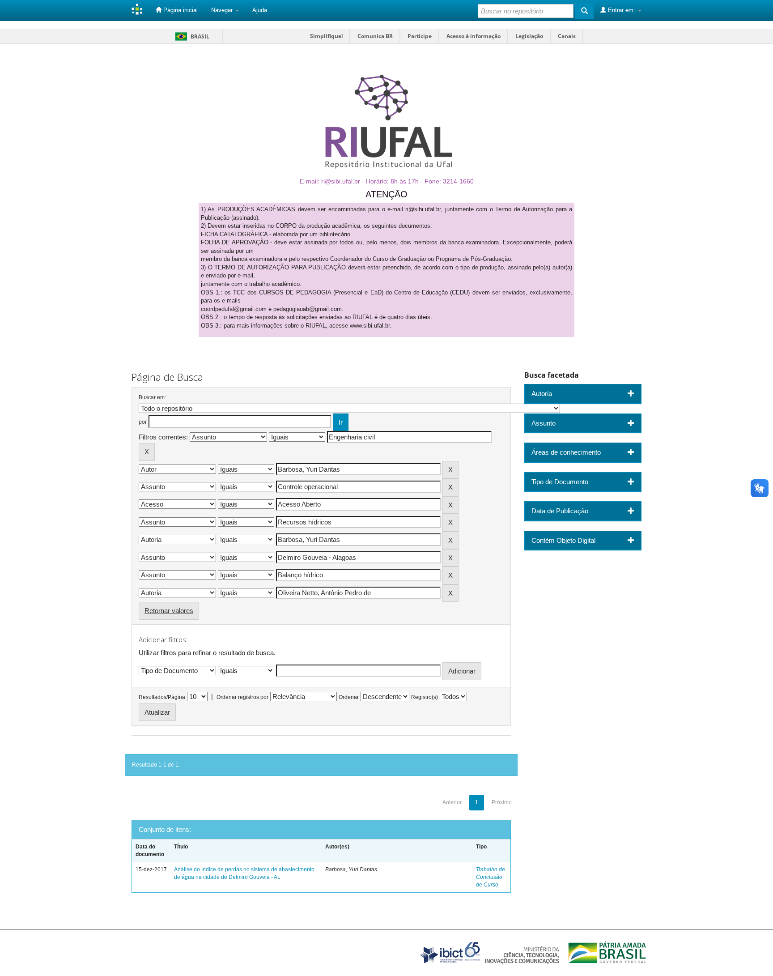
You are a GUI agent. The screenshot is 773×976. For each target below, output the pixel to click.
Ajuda (259, 10)
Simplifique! (326, 36)
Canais (567, 36)
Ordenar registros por (242, 697)
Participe (420, 36)
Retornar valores (168, 610)
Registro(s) (424, 697)
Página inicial (179, 10)
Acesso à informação (473, 36)
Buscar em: (152, 397)
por (143, 422)
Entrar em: (621, 10)
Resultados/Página (162, 697)
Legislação (529, 36)
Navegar (222, 10)
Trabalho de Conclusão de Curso (490, 877)
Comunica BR (375, 36)
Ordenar (349, 697)
